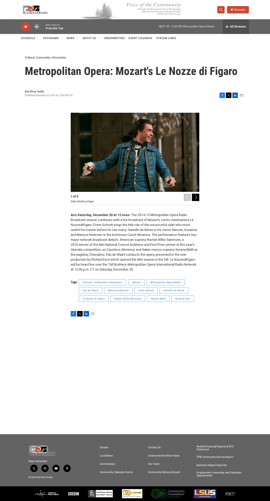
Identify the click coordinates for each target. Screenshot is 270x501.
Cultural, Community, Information (45, 57)
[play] (26, 27)
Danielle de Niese (173, 290)
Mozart (137, 282)
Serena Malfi (158, 298)
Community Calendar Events (116, 472)
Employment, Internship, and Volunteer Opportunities (219, 474)
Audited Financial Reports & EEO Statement (215, 448)
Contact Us (154, 447)
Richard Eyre (182, 298)
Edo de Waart (90, 290)
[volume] (37, 27)
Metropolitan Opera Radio (165, 282)
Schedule (28, 38)
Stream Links (166, 38)
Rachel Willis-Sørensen (127, 298)
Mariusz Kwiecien (118, 290)
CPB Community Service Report (215, 457)
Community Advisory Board (164, 472)
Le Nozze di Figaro (94, 298)
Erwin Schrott (146, 290)
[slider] (42, 26)
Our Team (154, 464)
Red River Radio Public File (212, 465)
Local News (106, 455)
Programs (51, 38)
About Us (89, 38)
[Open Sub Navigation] (38, 38)
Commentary (107, 464)
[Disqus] (135, 385)
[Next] (195, 197)
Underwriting (114, 38)
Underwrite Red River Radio (164, 455)
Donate (239, 10)
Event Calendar (140, 38)
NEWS (71, 38)
